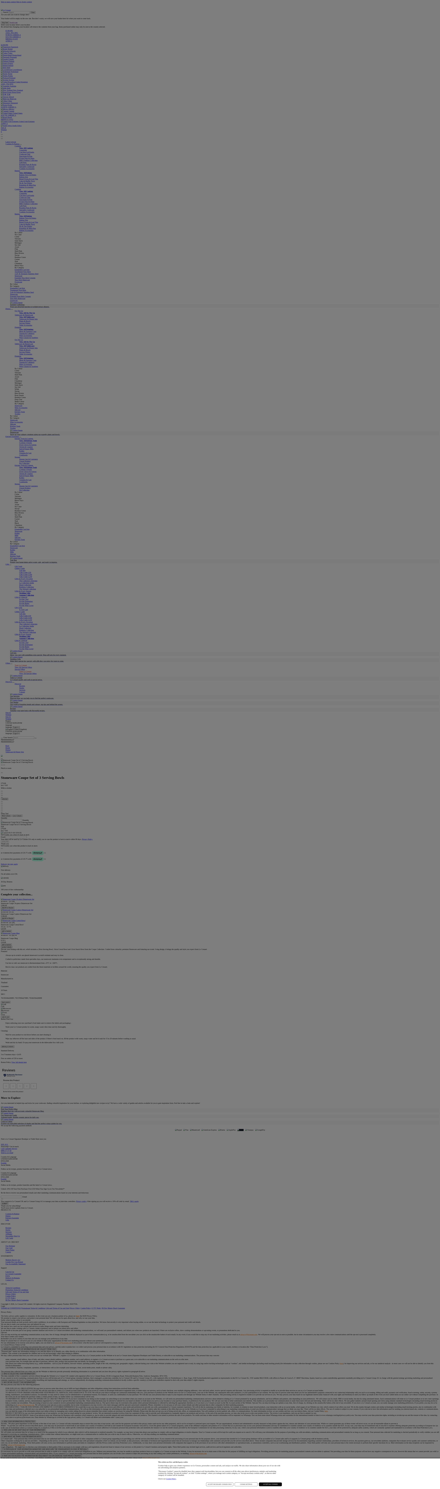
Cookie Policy (171, 1479)
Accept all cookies (270, 1484)
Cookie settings (246, 1484)
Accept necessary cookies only (220, 1484)
